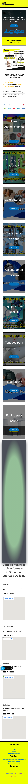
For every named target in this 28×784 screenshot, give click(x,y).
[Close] (26, 2)
